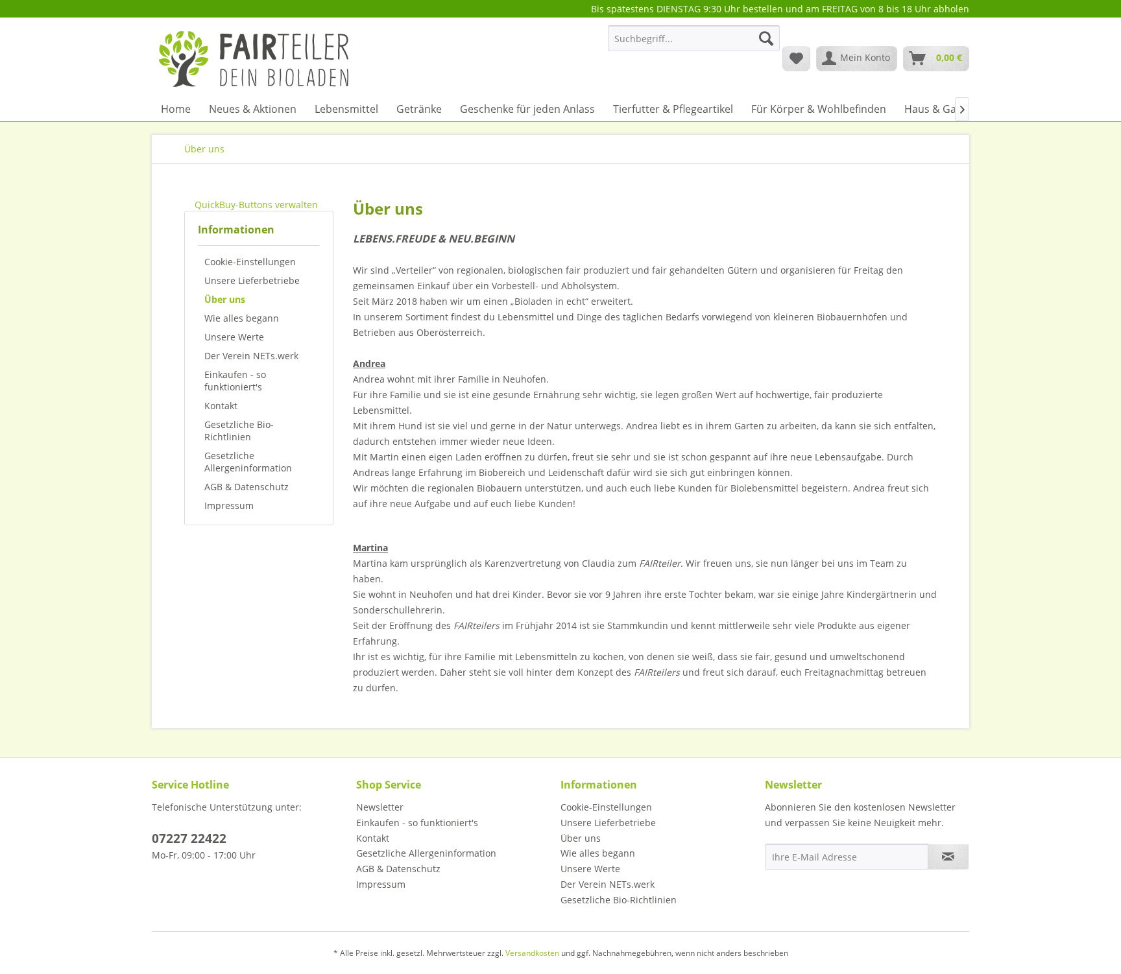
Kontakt (220, 405)
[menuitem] (694, 44)
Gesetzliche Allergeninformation (248, 461)
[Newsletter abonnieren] (948, 857)
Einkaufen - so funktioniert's (235, 380)
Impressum (229, 505)
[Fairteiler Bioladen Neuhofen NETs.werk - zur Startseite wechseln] (255, 57)
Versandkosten (532, 952)
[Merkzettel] (796, 58)
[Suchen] (766, 38)
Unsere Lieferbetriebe (252, 280)
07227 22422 (189, 838)
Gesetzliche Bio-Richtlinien (239, 430)
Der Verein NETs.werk (251, 356)
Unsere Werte (234, 337)
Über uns (224, 299)
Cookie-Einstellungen (250, 261)
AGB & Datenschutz (246, 487)
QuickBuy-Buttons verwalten (256, 204)
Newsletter (380, 807)
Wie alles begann (241, 318)
